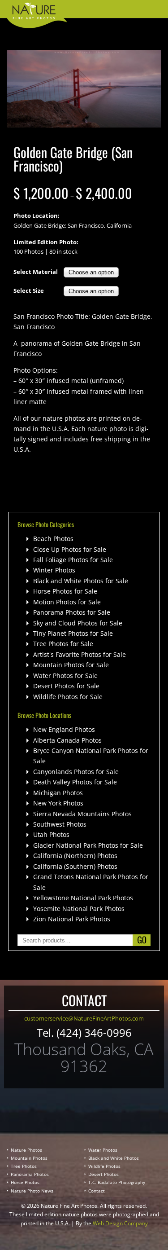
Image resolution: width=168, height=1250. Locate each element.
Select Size (28, 290)
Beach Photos (53, 538)
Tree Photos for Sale (63, 643)
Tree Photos (24, 1166)
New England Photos (64, 729)
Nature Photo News (32, 1191)
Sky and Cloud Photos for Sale (77, 623)
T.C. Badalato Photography (116, 1182)
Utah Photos (51, 834)
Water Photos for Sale (65, 675)
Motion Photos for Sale (67, 602)
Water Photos (102, 1150)
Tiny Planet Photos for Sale (73, 633)
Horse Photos (25, 1182)
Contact (96, 1191)
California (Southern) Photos (75, 866)
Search (142, 940)
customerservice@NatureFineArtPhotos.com (84, 1018)
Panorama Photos (30, 1174)
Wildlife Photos (104, 1166)
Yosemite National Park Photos (79, 908)
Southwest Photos (59, 824)
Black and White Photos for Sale (80, 581)
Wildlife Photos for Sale (68, 696)
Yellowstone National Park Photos (83, 897)
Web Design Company (120, 1223)
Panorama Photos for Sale (71, 612)
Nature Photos (26, 1150)
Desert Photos (103, 1174)
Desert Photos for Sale (66, 686)
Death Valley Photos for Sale (75, 782)
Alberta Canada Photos (67, 740)
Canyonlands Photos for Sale (76, 771)
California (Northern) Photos (75, 855)
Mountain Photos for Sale (71, 664)
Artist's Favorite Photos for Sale (79, 654)
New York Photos (58, 803)
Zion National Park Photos (71, 919)
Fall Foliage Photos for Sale (73, 559)
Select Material (35, 272)
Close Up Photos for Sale (69, 549)
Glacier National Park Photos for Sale (88, 845)
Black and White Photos (113, 1158)
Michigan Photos (58, 792)
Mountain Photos (29, 1158)
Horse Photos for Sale (65, 591)
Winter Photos (54, 570)
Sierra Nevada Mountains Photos (82, 814)
